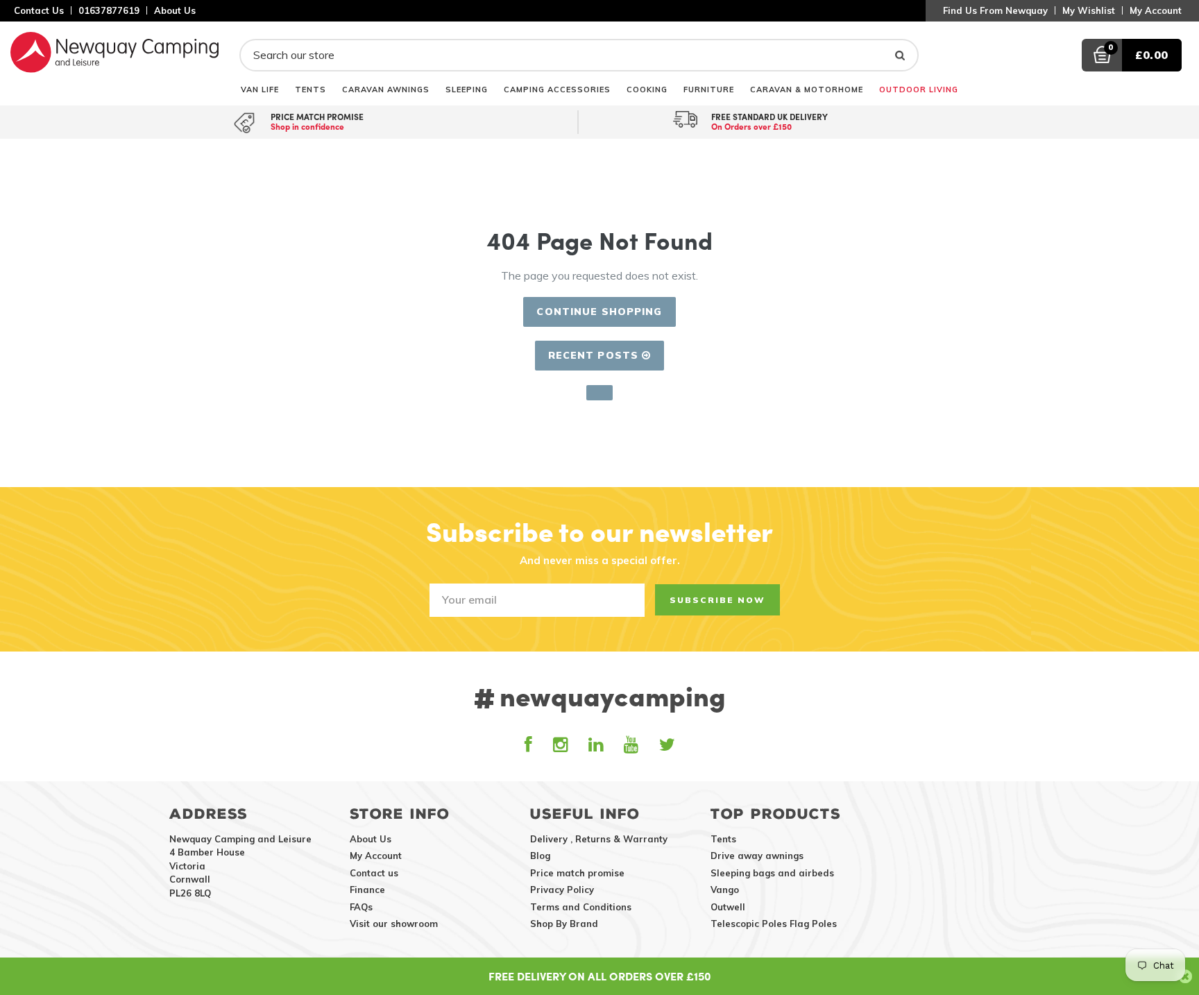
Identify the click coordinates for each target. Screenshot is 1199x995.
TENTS (310, 89)
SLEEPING (466, 89)
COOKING (647, 89)
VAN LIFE (260, 89)
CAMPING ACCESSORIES (557, 89)
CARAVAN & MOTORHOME (806, 89)
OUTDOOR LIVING (918, 89)
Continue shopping (599, 311)
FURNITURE (708, 89)
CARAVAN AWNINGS (386, 89)
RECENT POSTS (595, 355)
